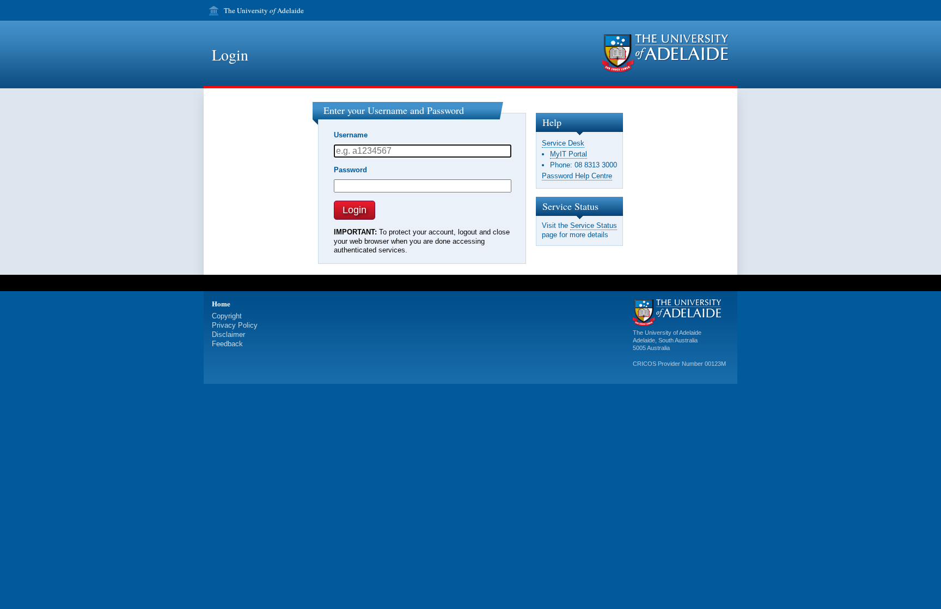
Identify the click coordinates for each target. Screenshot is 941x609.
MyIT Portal (568, 154)
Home (221, 303)
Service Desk (563, 143)
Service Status (593, 225)
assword (350, 170)
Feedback (227, 344)
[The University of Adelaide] (665, 53)
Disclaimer (228, 334)
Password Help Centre (577, 176)
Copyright (227, 316)
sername (351, 135)
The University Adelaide (264, 10)
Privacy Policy (235, 325)
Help (551, 122)
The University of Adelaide (667, 332)
